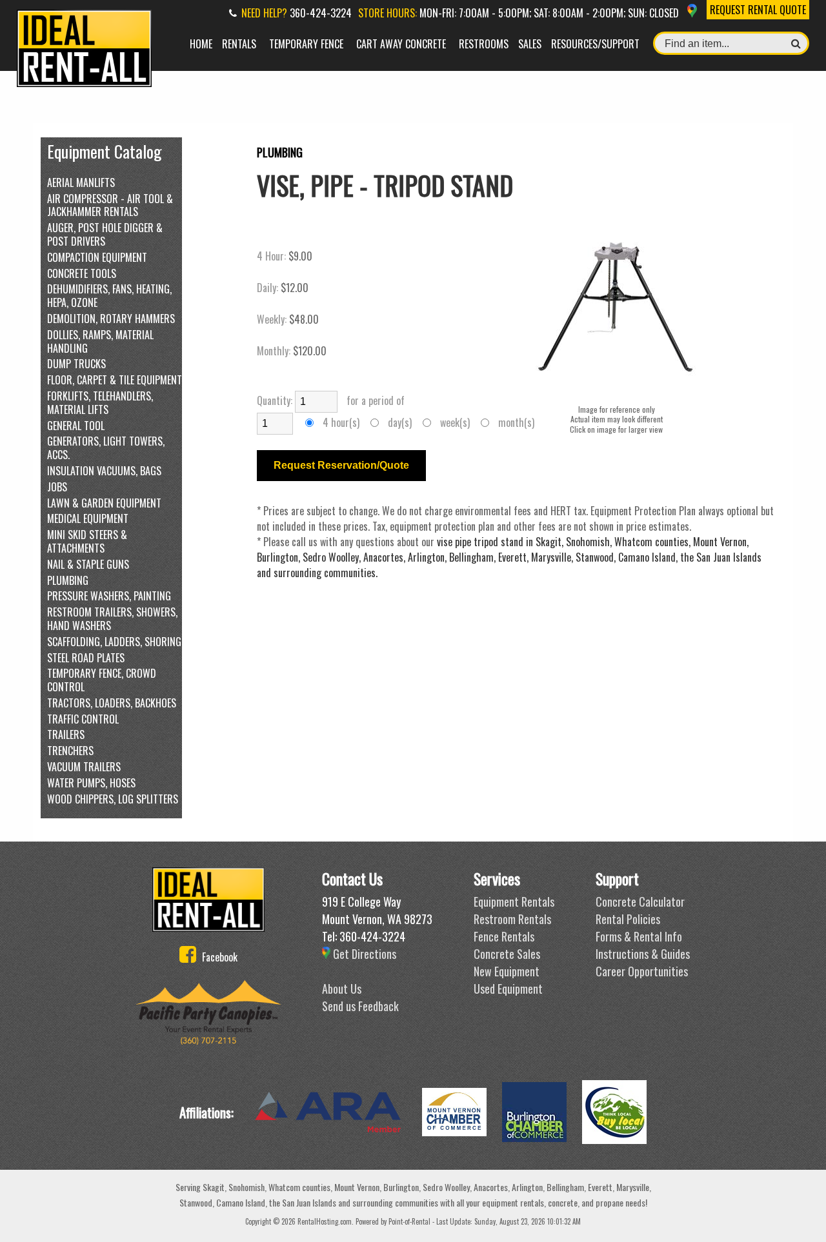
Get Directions (363, 953)
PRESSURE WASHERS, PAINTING (109, 595)
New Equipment (506, 971)
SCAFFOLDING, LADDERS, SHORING (114, 641)
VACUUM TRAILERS (84, 766)
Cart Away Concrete (401, 44)
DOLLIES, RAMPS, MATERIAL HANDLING (100, 341)
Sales (529, 44)
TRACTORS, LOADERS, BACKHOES (111, 702)
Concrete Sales (507, 953)
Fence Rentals (504, 936)
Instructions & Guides (643, 953)
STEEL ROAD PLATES (86, 657)
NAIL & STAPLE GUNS (88, 564)
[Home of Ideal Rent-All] (84, 82)
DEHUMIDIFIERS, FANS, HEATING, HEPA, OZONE (109, 295)
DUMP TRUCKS (76, 363)
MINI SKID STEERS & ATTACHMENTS (87, 541)
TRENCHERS (70, 750)
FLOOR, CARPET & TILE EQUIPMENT (114, 379)
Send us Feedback (360, 1006)
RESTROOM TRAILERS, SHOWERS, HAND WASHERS (112, 618)
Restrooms (484, 44)
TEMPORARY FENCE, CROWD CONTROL (101, 679)
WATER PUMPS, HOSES (91, 782)
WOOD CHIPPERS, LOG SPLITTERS (112, 798)
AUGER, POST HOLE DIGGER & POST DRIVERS (105, 234)
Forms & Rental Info (639, 936)
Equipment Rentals (514, 901)
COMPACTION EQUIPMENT (97, 257)
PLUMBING (67, 580)
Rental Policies (628, 919)
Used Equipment (508, 988)
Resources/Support (595, 44)
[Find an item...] (796, 43)
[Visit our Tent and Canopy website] (208, 1012)
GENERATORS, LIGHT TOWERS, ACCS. (106, 447)
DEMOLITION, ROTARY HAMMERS (111, 318)
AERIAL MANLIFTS (81, 182)
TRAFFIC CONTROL (83, 718)
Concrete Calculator (640, 901)
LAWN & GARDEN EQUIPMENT (104, 502)
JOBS (57, 486)
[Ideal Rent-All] (208, 899)
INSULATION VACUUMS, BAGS (104, 470)
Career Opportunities (642, 971)
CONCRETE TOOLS (81, 273)
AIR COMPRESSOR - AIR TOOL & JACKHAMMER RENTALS (110, 205)
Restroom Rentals (512, 919)
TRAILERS (66, 734)
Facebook (218, 957)
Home (201, 44)
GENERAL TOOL (76, 425)
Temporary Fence (306, 44)
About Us (341, 988)
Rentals (239, 44)
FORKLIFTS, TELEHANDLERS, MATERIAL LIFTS (100, 402)
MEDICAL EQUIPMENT (87, 518)
